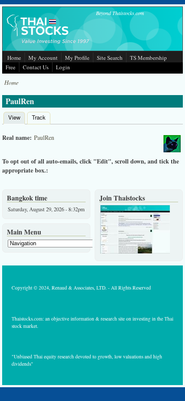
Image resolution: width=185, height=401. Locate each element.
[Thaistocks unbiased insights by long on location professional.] (135, 251)
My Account (43, 58)
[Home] (48, 44)
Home (14, 58)
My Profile (77, 58)
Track (39, 117)
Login (63, 67)
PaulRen (44, 137)
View (16, 117)
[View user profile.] (172, 144)
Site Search (110, 58)
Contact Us (36, 67)
